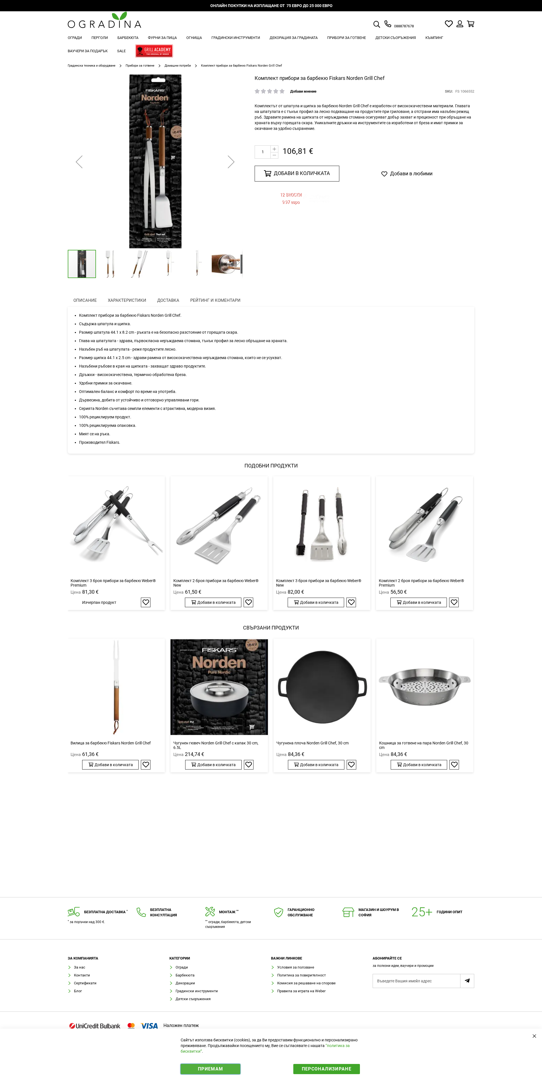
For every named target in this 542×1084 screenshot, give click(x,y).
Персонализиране (326, 1069)
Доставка (168, 300)
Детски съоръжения (193, 999)
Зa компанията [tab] (83, 958)
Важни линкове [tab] (286, 958)
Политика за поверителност (301, 975)
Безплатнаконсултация (163, 912)
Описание (85, 300)
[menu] (271, 45)
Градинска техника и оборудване (91, 65)
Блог (78, 991)
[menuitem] (74, 37)
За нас (79, 967)
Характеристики (127, 300)
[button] (79, 161)
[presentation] (85, 300)
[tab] (423, 963)
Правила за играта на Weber (301, 991)
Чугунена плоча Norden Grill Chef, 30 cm (312, 743)
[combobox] (383, 25)
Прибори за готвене (140, 65)
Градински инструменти (197, 991)
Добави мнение (303, 91)
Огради (182, 967)
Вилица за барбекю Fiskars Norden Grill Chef (111, 743)
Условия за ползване (295, 967)
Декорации (185, 983)
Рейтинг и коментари (215, 300)
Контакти (82, 975)
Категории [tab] (179, 958)
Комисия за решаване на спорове (306, 983)
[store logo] (104, 24)
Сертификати (85, 983)
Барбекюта (185, 975)
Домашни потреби (178, 65)
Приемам (210, 1069)
